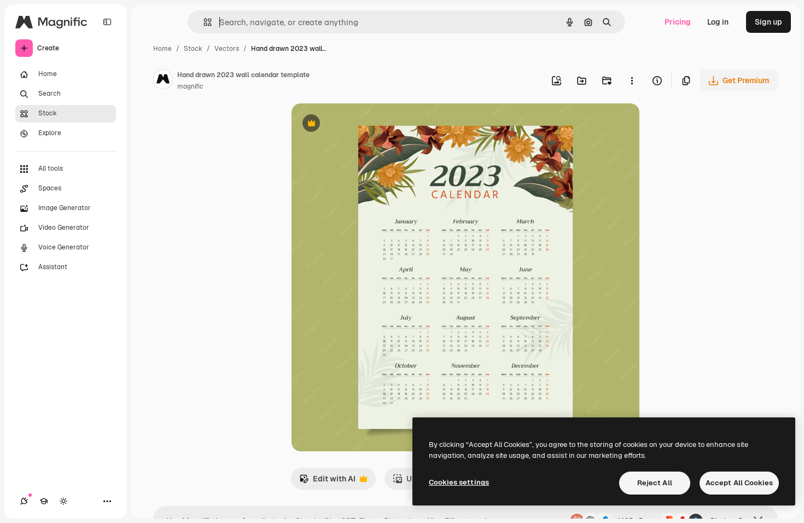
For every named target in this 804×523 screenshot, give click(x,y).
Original (361, 124)
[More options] (632, 80)
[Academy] (44, 501)
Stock (193, 48)
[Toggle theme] (63, 501)
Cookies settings (459, 482)
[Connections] (24, 501)
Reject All (654, 482)
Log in (718, 22)
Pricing (678, 22)
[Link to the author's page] (163, 80)
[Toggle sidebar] (107, 22)
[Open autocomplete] (203, 22)
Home (162, 48)
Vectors (226, 48)
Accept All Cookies (739, 482)
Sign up (768, 22)
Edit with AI (327, 482)
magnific (190, 86)
